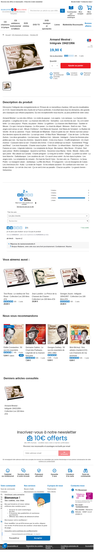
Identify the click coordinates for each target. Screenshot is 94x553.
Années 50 (34, 35)
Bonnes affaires (88, 24)
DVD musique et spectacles (46, 25)
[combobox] (47, 11)
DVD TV (36, 25)
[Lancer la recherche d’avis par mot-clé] (87, 221)
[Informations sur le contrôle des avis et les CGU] (36, 203)
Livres (57, 25)
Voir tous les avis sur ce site (25, 207)
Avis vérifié (85, 227)
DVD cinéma (26, 24)
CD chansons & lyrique (5, 24)
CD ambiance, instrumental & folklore (15, 25)
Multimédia (67, 25)
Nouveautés (78, 25)
